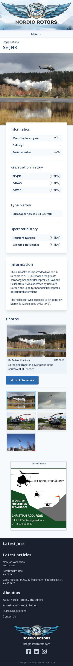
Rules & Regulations (14, 610)
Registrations (11, 42)
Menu (35, 34)
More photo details (22, 380)
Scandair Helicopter (33, 279)
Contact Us (9, 616)
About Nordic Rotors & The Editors (23, 599)
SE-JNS (44, 303)
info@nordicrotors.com (36, 643)
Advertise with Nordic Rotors (19, 605)
